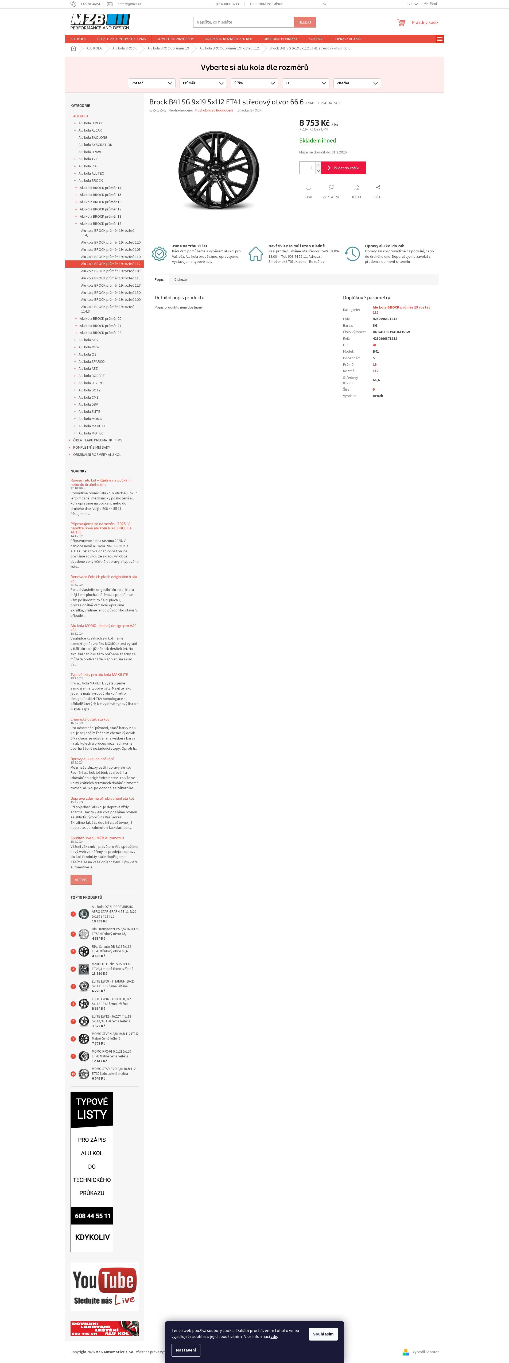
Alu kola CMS (89, 397)
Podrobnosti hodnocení (214, 110)
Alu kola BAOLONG (93, 137)
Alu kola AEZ (88, 368)
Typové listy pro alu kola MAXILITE (99, 674)
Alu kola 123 (88, 159)
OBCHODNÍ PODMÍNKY (266, 4)
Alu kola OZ (87, 354)
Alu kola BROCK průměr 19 (100, 223)
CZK (409, 4)
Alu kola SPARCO (92, 361)
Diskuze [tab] (180, 279)
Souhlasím (323, 1334)
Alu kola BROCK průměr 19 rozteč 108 (111, 249)
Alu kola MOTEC (91, 433)
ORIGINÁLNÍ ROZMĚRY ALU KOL (97, 454)
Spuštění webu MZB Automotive (98, 838)
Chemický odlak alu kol (90, 719)
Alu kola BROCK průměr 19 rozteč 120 (111, 242)
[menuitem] (78, 39)
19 (374, 364)
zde (274, 1336)
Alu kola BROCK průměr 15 (100, 195)
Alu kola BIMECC (91, 123)
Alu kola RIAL (88, 166)
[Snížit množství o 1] (318, 171)
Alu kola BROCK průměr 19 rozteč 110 (111, 257)
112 (375, 371)
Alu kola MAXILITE (92, 426)
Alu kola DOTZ (90, 390)
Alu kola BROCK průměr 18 (100, 216)
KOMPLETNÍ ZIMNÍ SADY (91, 447)
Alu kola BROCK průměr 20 (100, 318)
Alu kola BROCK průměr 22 (100, 333)
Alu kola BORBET (92, 376)
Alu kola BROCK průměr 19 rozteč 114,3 (107, 309)
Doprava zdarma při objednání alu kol (102, 798)
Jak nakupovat (227, 4)
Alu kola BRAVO (91, 152)
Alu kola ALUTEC (91, 173)
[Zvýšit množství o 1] (318, 165)
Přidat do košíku (347, 167)
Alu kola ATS (88, 340)
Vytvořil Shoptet (426, 1352)
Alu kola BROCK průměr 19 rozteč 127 (111, 285)
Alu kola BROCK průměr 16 (100, 202)
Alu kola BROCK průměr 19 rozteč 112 (111, 264)
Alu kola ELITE (89, 411)
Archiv (81, 879)
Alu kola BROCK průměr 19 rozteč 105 (111, 271)
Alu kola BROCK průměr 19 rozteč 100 (111, 299)
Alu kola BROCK (91, 180)
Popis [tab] (159, 279)
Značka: (249, 110)
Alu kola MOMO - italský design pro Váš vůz (103, 627)
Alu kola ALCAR (90, 130)
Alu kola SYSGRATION (95, 145)
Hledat (305, 22)
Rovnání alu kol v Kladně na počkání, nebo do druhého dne (101, 482)
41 (374, 345)
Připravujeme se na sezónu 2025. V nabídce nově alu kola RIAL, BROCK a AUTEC (101, 528)
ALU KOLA (80, 116)
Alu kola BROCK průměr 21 (100, 326)
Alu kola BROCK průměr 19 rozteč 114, (107, 233)
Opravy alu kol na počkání (92, 759)
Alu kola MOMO (90, 419)
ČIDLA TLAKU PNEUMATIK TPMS (97, 440)
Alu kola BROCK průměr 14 (100, 188)
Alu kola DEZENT (91, 383)
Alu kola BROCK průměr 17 (100, 209)
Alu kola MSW (89, 347)
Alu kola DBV (88, 404)
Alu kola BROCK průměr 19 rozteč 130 (111, 292)
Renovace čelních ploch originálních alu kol (104, 579)
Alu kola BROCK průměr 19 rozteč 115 (111, 278)
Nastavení (186, 1350)
